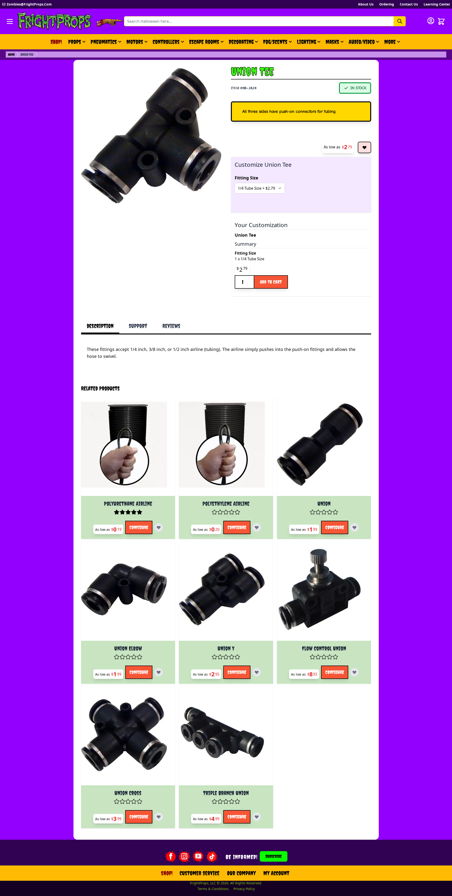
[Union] (324, 449)
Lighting (306, 41)
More (392, 43)
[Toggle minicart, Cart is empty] (441, 21)
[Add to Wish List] (364, 147)
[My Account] (431, 21)
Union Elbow (128, 648)
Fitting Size (246, 178)
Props (74, 41)
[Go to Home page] (55, 21)
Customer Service (199, 873)
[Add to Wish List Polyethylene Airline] (256, 527)
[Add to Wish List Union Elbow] (158, 672)
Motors (134, 41)
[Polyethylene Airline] (226, 449)
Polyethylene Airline (226, 503)
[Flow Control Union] (324, 594)
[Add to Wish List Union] (354, 527)
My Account (276, 873)
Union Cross (127, 793)
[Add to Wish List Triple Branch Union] (256, 817)
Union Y (226, 648)
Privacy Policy (244, 888)
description (100, 326)
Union (324, 503)
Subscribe (273, 856)
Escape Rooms (204, 41)
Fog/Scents (275, 41)
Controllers (166, 41)
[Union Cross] (128, 738)
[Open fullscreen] (151, 136)
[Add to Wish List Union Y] (256, 672)
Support (138, 326)
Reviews (171, 326)
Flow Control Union (324, 648)
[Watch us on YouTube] (198, 856)
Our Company (241, 873)
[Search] (400, 21)
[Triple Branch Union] (226, 738)
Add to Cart (271, 282)
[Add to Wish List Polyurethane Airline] (158, 527)
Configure (139, 527)
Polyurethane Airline (128, 503)
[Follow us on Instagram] (184, 856)
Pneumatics (104, 41)
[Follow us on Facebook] (171, 856)
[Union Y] (226, 594)
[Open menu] (10, 21)
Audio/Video (362, 41)
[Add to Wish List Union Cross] (158, 817)
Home (11, 55)
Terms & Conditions (213, 888)
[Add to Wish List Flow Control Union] (354, 672)
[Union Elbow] (128, 594)
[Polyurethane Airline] (128, 449)
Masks (332, 41)
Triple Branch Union (226, 793)
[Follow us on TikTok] (212, 856)
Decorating (241, 41)
